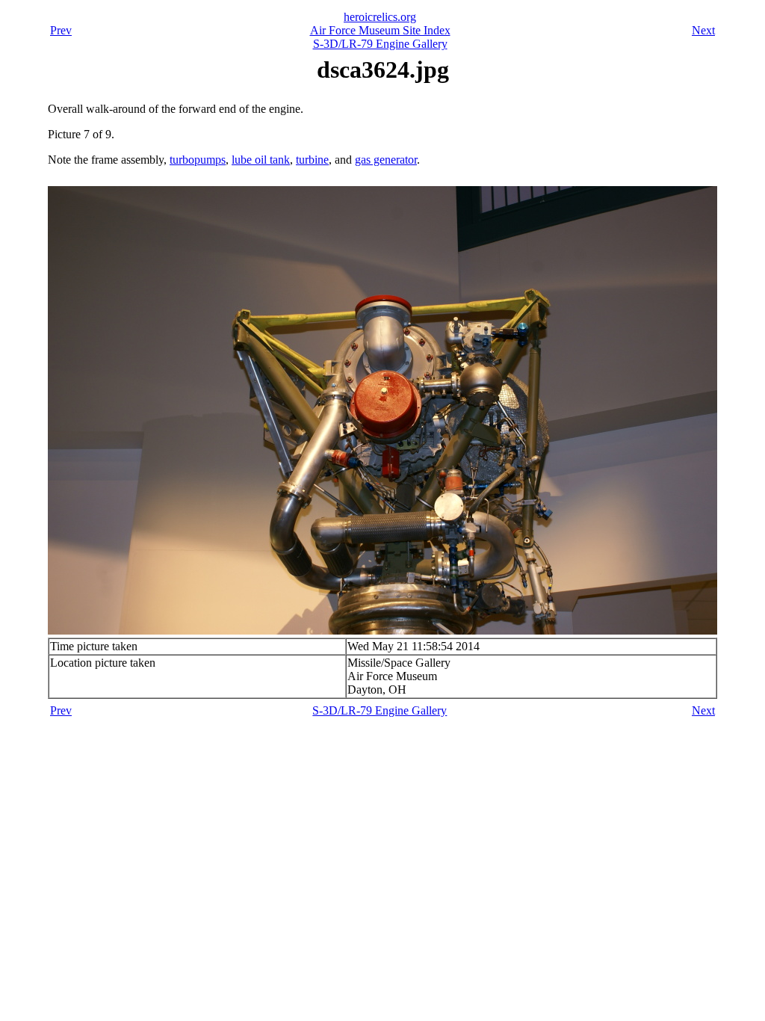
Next (703, 30)
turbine (312, 159)
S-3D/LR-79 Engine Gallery (380, 43)
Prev (61, 30)
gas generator (386, 159)
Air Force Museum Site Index (380, 30)
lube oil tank (261, 159)
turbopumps (198, 159)
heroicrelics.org (380, 16)
